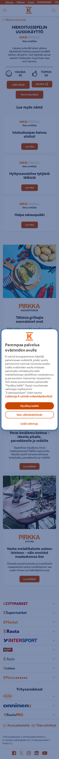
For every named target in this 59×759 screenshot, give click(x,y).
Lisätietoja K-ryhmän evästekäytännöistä (28, 396)
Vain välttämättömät (29, 414)
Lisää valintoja (29, 423)
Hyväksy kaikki (29, 406)
